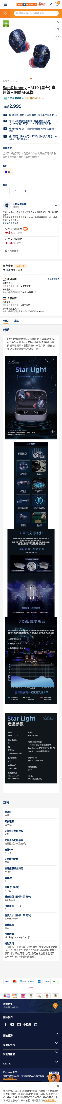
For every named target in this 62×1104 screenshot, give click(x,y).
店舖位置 (8, 1004)
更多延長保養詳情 (11, 223)
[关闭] (58, 1086)
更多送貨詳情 (53, 279)
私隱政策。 (50, 1100)
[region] (31, 1093)
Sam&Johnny (15, 87)
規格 (16, 321)
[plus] (25, 191)
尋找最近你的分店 (11, 1007)
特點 (6, 321)
